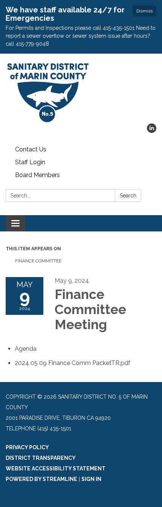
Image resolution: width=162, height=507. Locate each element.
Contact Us (30, 149)
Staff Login (30, 162)
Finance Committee (38, 261)
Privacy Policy (27, 447)
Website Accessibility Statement (55, 468)
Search (128, 196)
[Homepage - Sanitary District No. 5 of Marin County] (81, 92)
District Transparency (41, 458)
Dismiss (144, 11)
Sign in (91, 479)
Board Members (37, 175)
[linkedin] (151, 130)
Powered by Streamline (41, 479)
